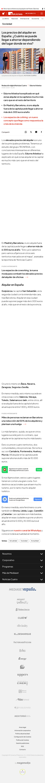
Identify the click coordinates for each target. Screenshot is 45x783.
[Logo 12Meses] (22, 691)
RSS (22, 746)
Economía (35, 18)
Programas (7, 566)
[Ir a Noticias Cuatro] (15, 13)
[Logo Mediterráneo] (22, 716)
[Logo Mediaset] (22, 590)
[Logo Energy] (22, 659)
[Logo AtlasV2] (22, 699)
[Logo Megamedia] (23, 763)
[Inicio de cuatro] (3, 13)
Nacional (14, 18)
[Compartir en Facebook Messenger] (36, 132)
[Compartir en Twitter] (31, 132)
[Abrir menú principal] (41, 13)
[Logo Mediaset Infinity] (22, 601)
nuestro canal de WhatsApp (28, 530)
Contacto (22, 749)
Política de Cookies (22, 740)
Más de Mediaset (10, 572)
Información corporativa (23, 730)
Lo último (5, 18)
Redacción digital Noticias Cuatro (14, 85)
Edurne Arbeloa (35, 85)
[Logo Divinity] (22, 626)
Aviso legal (22, 727)
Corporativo (8, 560)
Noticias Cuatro (10, 579)
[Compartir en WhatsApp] (26, 132)
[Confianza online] (22, 774)
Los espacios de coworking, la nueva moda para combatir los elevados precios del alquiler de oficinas (22, 273)
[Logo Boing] (22, 650)
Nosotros (7, 553)
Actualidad (13, 541)
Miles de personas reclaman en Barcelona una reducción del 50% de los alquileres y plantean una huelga (22, 421)
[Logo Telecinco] (22, 609)
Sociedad (7, 23)
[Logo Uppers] (22, 675)
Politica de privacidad (22, 734)
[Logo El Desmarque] (22, 634)
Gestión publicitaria (22, 743)
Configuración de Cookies (22, 737)
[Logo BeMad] (22, 667)
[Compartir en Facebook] (41, 132)
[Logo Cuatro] (22, 618)
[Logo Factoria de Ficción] (22, 642)
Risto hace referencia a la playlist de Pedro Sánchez (21, 9)
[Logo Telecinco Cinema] (22, 683)
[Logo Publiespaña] (22, 708)
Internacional (24, 18)
